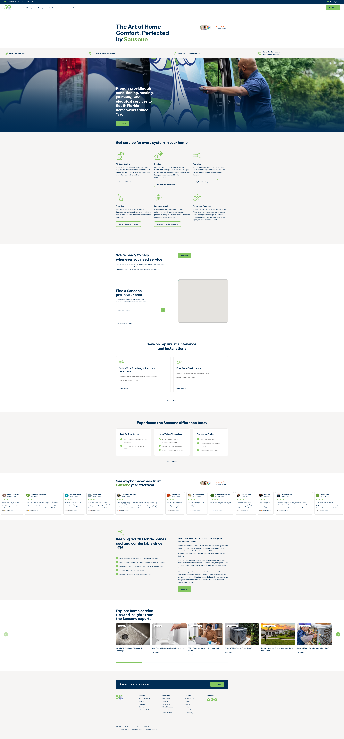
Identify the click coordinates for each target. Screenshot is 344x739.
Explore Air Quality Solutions (167, 224)
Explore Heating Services (166, 184)
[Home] (120, 697)
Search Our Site (167, 713)
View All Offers (172, 401)
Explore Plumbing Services (205, 182)
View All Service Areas (124, 324)
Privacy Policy (189, 710)
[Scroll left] (6, 634)
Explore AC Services (126, 182)
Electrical (142, 707)
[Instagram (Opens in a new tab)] (212, 699)
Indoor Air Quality (144, 710)
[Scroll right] (338, 634)
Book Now (333, 8)
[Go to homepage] (10, 7)
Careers (187, 704)
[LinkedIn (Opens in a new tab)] (215, 699)
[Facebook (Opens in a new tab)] (208, 699)
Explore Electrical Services (128, 224)
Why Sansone (172, 461)
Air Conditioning (144, 698)
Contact (187, 707)
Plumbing (142, 704)
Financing (165, 701)
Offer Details (123, 388)
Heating (141, 701)
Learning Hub (166, 710)
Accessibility (189, 713)
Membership (166, 704)
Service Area (166, 698)
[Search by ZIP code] (163, 310)
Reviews (187, 701)
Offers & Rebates (167, 707)
